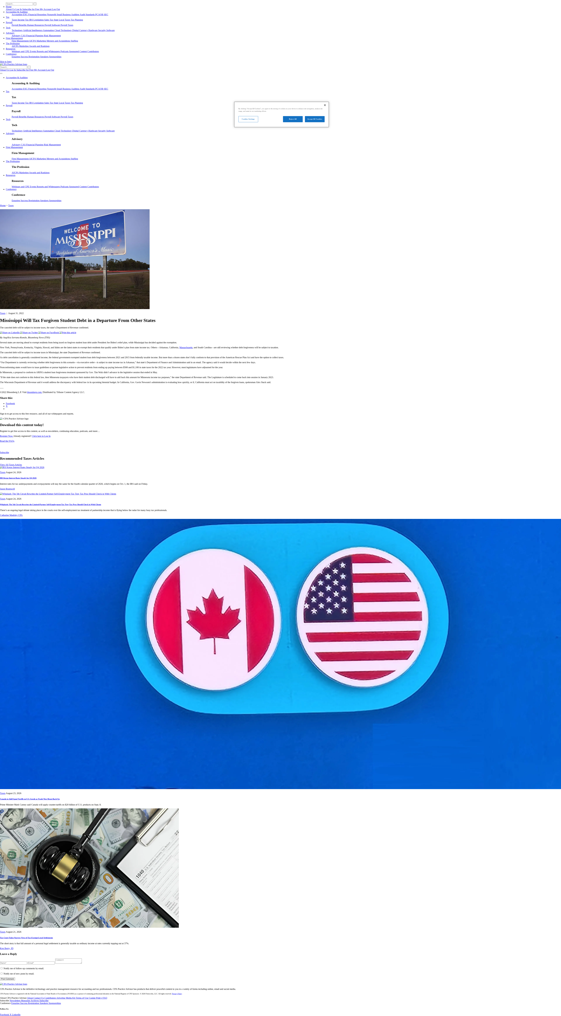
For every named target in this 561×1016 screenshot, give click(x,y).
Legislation (38, 20)
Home (9, 6)
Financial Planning (35, 35)
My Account (46, 9)
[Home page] (13, 64)
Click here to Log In (41, 436)
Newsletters (15, 1000)
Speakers (44, 56)
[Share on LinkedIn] (10, 332)
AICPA (33, 41)
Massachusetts (186, 347)
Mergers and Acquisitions (59, 41)
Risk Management (52, 35)
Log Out (56, 9)
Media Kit (71, 998)
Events (33, 51)
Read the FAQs (7, 441)
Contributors (93, 51)
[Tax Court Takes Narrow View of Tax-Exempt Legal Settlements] (89, 927)
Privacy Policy (177, 994)
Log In (18, 9)
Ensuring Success (20, 56)
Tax (7, 17)
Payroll (9, 22)
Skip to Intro (6, 61)
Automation (48, 30)
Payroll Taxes (67, 25)
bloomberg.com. (34, 392)
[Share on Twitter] (29, 332)
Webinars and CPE (21, 51)
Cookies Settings (248, 119)
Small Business (64, 14)
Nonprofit (52, 14)
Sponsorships (55, 56)
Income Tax (23, 20)
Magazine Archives (30, 1000)
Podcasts (64, 51)
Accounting (17, 14)
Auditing (75, 14)
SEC (106, 14)
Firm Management (14, 38)
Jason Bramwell (7, 489)
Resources (10, 49)
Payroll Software (53, 25)
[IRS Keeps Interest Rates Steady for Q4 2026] (22, 467)
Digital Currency (80, 30)
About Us (10, 9)
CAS (23, 35)
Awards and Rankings (39, 46)
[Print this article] (68, 332)
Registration (34, 56)
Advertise (61, 998)
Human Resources (36, 25)
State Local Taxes (62, 20)
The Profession (13, 43)
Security (102, 30)
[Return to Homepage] (13, 984)
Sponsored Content (78, 51)
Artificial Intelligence (33, 30)
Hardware (93, 30)
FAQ (105, 998)
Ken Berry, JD (6, 948)
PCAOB (99, 14)
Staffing (74, 41)
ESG (25, 14)
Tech (8, 27)
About (30, 998)
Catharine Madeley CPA (11, 515)
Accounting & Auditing (17, 12)
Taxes (15, 20)
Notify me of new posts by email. (19, 973)
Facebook (5, 1014)
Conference (11, 54)
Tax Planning (77, 20)
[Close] (325, 105)
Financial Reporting (37, 14)
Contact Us (38, 998)
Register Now (6, 436)
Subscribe (4, 452)
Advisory (10, 33)
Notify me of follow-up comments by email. (24, 968)
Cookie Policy (96, 998)
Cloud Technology (63, 30)
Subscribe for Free (31, 9)
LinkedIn (16, 1014)
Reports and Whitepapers (48, 51)
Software (110, 30)
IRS (31, 20)
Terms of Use (82, 998)
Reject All (293, 119)
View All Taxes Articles (11, 464)
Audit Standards (87, 14)
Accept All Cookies (314, 119)
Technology (17, 30)
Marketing (42, 41)
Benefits (23, 25)
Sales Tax (49, 20)
